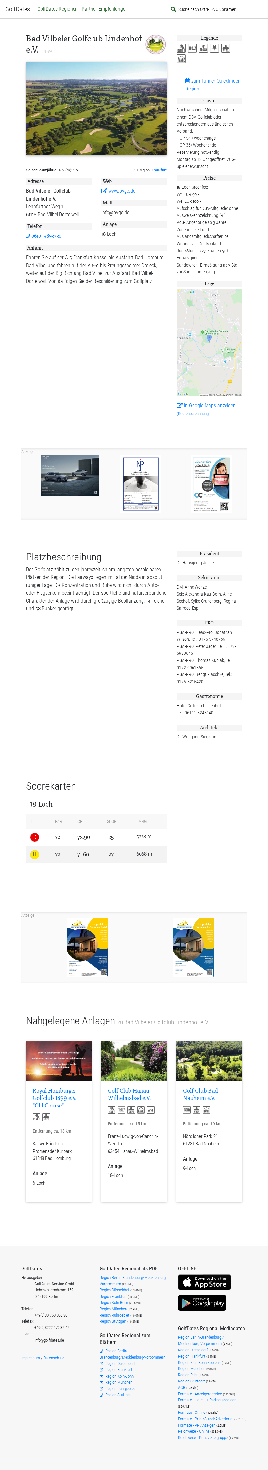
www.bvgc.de (121, 191)
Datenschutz (53, 1357)
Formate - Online (192, 1412)
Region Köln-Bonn (114, 1302)
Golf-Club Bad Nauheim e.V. (200, 1094)
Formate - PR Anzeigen (196, 1425)
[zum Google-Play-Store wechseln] (202, 1309)
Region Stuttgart (113, 1321)
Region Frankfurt (114, 1296)
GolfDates (17, 9)
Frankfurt (159, 170)
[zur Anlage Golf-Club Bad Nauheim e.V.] (209, 1061)
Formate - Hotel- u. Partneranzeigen (207, 1399)
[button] (182, 48)
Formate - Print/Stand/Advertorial (206, 1418)
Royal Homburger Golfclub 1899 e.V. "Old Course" (54, 1098)
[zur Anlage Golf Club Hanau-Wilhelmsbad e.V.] (134, 1061)
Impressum (30, 1357)
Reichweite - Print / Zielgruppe (203, 1437)
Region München (114, 1308)
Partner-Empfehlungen (105, 9)
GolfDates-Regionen (57, 9)
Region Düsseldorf (115, 1289)
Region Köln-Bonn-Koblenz (200, 1362)
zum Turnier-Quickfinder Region (212, 85)
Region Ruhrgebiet (115, 1315)
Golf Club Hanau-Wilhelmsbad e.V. (129, 1094)
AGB (182, 1387)
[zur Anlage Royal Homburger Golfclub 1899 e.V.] (59, 1061)
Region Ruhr (188, 1374)
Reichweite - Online (194, 1431)
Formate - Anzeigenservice (200, 1393)
